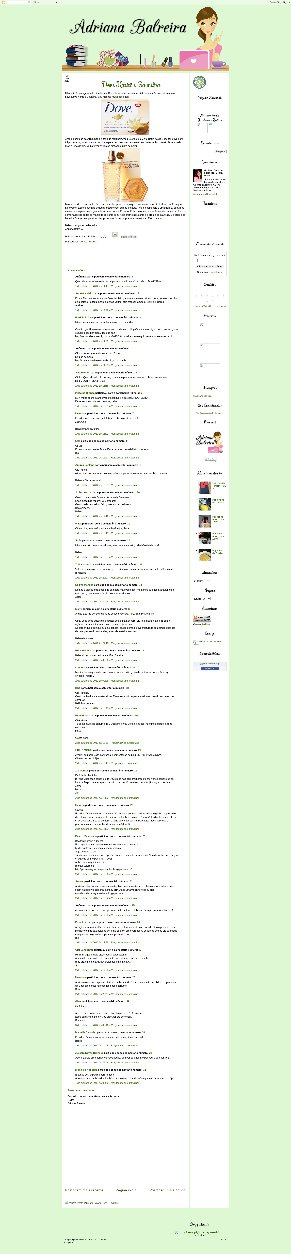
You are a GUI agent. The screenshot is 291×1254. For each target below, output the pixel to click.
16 (142, 650)
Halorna (80, 805)
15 (129, 608)
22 (131, 805)
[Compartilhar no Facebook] (132, 236)
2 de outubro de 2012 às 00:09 (91, 680)
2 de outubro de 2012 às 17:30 (91, 970)
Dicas (83, 241)
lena (77, 687)
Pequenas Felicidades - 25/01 (219, 519)
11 (128, 523)
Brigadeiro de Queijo (217, 552)
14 (140, 584)
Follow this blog (210, 668)
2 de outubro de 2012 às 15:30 (91, 828)
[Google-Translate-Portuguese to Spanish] (212, 303)
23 (143, 836)
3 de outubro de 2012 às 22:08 (91, 1062)
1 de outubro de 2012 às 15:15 (91, 385)
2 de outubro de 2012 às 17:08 (91, 915)
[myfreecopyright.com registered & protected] (199, 1235)
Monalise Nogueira (86, 1069)
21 (135, 770)
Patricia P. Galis (84, 317)
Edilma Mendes (84, 584)
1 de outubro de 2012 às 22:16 (91, 643)
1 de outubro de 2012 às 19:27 (91, 557)
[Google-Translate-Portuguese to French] (201, 297)
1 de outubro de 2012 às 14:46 (91, 310)
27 (140, 949)
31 (150, 1052)
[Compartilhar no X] (129, 236)
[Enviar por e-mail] (122, 236)
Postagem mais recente (84, 1190)
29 (128, 1001)
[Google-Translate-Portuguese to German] (207, 297)
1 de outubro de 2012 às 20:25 (91, 601)
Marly (78, 608)
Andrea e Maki (83, 293)
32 (144, 1069)
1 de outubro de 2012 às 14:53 (91, 365)
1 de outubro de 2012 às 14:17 (91, 286)
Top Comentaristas (204, 413)
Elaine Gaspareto (98, 1239)
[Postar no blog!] (125, 236)
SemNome (219, 413)
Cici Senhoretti (84, 949)
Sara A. (79, 881)
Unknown (81, 413)
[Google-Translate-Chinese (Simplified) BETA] (196, 297)
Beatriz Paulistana (86, 836)
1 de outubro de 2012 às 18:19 (91, 533)
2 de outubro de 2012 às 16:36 (91, 874)
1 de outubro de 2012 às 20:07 (91, 577)
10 (138, 492)
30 (143, 1032)
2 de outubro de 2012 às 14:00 (91, 797)
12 (128, 540)
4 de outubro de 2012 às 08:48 (91, 1082)
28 (133, 977)
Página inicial (126, 1190)
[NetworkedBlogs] (210, 663)
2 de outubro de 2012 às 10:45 (91, 708)
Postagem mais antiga (167, 1190)
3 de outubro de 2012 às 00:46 (91, 1025)
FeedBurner (216, 272)
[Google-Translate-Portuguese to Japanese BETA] (218, 297)
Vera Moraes (82, 372)
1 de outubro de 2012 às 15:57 (91, 457)
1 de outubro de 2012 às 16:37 (91, 485)
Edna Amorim (83, 922)
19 (136, 715)
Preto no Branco (85, 392)
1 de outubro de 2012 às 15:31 (91, 406)
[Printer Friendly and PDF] (115, 236)
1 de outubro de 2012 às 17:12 (91, 516)
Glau (78, 1001)
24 (131, 881)
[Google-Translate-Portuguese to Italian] (212, 297)
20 (139, 750)
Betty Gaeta (82, 715)
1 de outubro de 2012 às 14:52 (91, 341)
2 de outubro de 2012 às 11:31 (91, 742)
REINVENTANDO (85, 650)
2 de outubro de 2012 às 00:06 (91, 660)
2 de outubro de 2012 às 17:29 (91, 942)
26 (138, 922)
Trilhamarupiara (84, 564)
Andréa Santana (84, 465)
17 (134, 667)
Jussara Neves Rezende (89, 1052)
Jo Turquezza (83, 492)
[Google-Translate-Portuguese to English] (223, 297)
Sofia (78, 540)
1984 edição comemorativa (219, 486)
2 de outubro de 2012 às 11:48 (91, 763)
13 (141, 564)
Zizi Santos (81, 770)
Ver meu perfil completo (205, 194)
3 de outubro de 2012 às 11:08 (91, 1045)
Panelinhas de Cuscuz (218, 501)
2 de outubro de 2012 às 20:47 (91, 994)
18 (127, 687)
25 (133, 905)
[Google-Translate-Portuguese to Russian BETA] (207, 303)
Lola (77, 440)
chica (78, 523)
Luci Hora (81, 667)
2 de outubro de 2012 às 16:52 (91, 898)
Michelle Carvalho (85, 1032)
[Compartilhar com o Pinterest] (135, 236)
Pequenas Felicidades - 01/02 (219, 536)
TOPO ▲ (223, 1239)
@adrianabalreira (202, 395)
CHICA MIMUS (83, 750)
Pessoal (92, 241)
